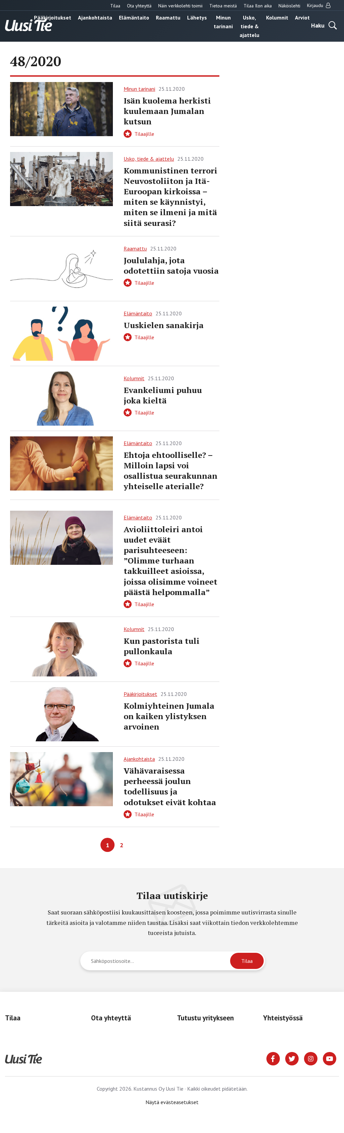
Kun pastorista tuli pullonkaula (162, 646)
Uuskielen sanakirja (164, 325)
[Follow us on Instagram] (310, 1058)
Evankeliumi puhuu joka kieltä (163, 395)
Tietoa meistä (223, 6)
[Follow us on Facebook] (273, 1058)
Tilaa (115, 6)
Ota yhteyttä (139, 6)
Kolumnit (277, 17)
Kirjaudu (316, 5)
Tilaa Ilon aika (258, 6)
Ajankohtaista (95, 17)
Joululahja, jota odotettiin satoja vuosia (171, 265)
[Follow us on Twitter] (292, 1058)
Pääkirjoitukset (52, 17)
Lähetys (197, 17)
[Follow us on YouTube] (329, 1058)
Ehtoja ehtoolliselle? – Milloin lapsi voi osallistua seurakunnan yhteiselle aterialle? (170, 471)
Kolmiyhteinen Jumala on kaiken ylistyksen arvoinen (169, 716)
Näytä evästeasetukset (172, 1102)
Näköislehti (289, 6)
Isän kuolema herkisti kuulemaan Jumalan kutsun (167, 111)
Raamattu (168, 17)
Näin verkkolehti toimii (180, 6)
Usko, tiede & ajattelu (249, 26)
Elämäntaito (134, 17)
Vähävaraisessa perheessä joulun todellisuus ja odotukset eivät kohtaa (170, 786)
